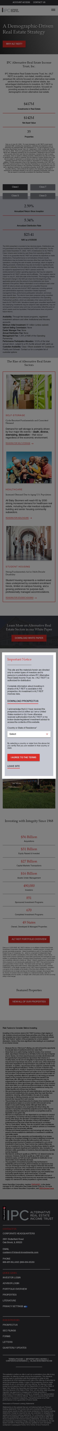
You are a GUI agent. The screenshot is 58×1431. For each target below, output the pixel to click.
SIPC (38, 1184)
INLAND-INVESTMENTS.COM (41, 1361)
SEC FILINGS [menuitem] (9, 1331)
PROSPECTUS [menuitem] (10, 1325)
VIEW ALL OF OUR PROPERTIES (29, 1002)
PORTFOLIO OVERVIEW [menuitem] (15, 1289)
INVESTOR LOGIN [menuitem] (12, 1278)
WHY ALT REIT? (14, 44)
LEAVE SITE (13, 766)
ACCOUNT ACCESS (21, 2)
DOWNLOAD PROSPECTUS (22, 701)
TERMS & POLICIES (15, 1359)
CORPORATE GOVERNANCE (17, 1361)
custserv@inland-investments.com (20, 1252)
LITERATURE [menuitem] (9, 1301)
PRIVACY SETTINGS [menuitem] (13, 1306)
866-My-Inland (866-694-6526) (19, 1262)
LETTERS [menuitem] (7, 1342)
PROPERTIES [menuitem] (10, 1295)
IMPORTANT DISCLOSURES (36, 1359)
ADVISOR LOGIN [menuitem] (11, 1283)
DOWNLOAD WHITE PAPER (29, 638)
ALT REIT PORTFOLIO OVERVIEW (29, 939)
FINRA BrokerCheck (46, 1188)
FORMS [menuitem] (6, 1336)
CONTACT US (39, 2)
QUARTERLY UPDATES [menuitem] (14, 1348)
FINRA (33, 1184)
